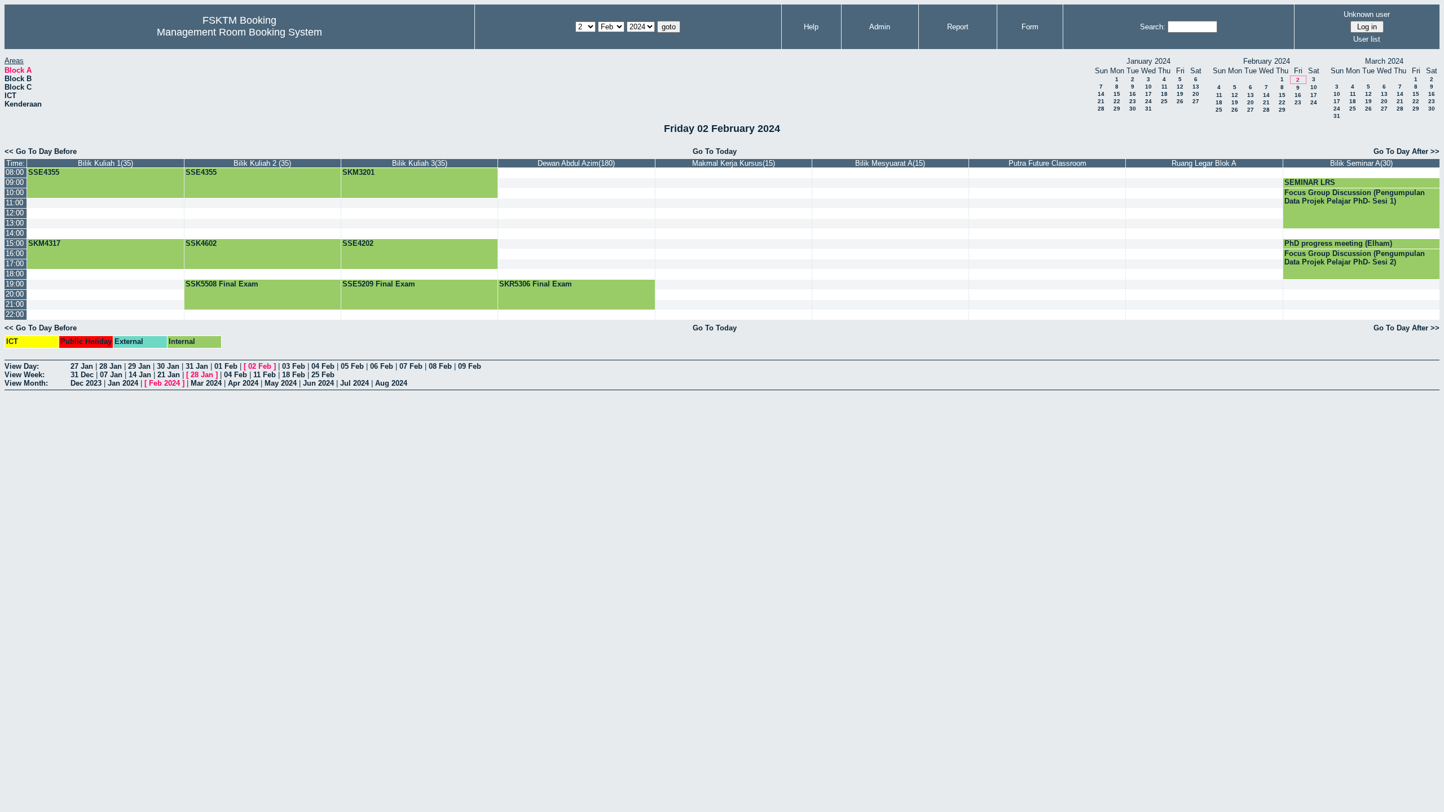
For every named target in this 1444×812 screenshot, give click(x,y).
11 (1164, 86)
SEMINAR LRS (1309, 182)
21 (1101, 101)
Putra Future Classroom (1047, 163)
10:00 (15, 192)
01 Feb (225, 366)
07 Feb (410, 366)
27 (1195, 101)
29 (1116, 108)
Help (811, 27)
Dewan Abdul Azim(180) (576, 163)
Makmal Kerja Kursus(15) (733, 163)
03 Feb (293, 366)
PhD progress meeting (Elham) (1338, 243)
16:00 (15, 253)
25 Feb (322, 374)
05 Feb (352, 366)
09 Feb (469, 366)
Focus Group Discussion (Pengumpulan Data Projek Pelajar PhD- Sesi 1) (1354, 196)
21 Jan (168, 374)
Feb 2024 (164, 383)
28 (1101, 108)
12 (1180, 86)
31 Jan (197, 366)
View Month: (26, 383)
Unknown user (1367, 14)
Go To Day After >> (1406, 151)
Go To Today (715, 151)
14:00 (15, 233)
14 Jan (140, 374)
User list (1366, 39)
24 (1148, 101)
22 (1116, 101)
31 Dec (82, 374)
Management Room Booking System (239, 32)
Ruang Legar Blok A (1204, 163)
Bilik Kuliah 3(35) (419, 163)
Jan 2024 (123, 383)
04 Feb (322, 366)
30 (1132, 108)
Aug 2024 (391, 383)
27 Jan (82, 366)
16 (1132, 94)
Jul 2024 (354, 383)
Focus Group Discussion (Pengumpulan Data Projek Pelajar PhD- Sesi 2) (1354, 257)
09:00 (15, 182)
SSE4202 (357, 243)
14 (1101, 94)
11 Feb (264, 374)
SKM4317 (44, 243)
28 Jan (110, 366)
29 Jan (139, 366)
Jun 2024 (318, 383)
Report (957, 27)
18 (1164, 94)
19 (1180, 94)
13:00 (15, 223)
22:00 (15, 314)
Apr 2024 (243, 383)
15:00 (15, 243)
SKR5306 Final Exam (535, 284)
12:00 (15, 213)
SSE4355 (43, 172)
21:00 (15, 304)
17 (1148, 94)
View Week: (25, 374)
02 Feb (259, 366)
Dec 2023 (86, 383)
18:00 (15, 274)
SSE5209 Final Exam (378, 284)
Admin (879, 27)
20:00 (15, 294)
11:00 (14, 202)
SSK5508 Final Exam (222, 284)
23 (1132, 101)
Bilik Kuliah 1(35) (105, 163)
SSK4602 (201, 243)
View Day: (22, 366)
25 (1164, 101)
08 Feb (440, 366)
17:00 (15, 263)
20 (1195, 94)
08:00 (15, 172)
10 (1148, 86)
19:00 (15, 284)
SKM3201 (358, 172)
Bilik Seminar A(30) (1361, 163)
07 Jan (111, 374)
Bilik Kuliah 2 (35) (262, 163)
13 (1195, 86)
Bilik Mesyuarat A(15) (890, 163)
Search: (1152, 27)
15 (1116, 94)
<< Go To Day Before (41, 151)
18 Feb (293, 374)
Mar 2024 (206, 383)
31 (1148, 108)
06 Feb (381, 366)
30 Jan (168, 366)
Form (1030, 27)
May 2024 (281, 383)
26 (1180, 101)
